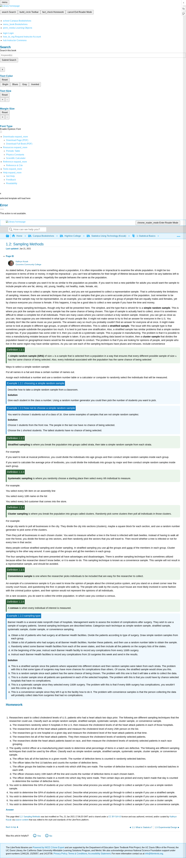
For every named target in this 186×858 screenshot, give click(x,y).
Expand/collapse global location (178, 235)
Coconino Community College (28, 264)
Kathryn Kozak (22, 261)
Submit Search (9, 60)
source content (21, 820)
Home (19, 236)
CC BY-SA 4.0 (114, 816)
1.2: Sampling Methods (30, 816)
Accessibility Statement (99, 853)
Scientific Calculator (15, 158)
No (50, 836)
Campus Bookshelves (43, 236)
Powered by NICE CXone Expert (49, 847)
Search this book (8, 50)
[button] (11, 180)
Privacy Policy (60, 853)
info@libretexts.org (153, 853)
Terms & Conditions (77, 853)
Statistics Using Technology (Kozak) (109, 236)
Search (10, 229)
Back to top (11, 827)
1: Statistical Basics (146, 236)
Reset (5, 80)
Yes (39, 836)
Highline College (72, 236)
